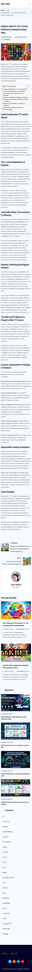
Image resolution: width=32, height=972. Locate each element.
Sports (5, 908)
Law (4, 883)
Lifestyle (5, 888)
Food (4, 862)
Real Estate (6, 898)
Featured (5, 852)
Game (4, 867)
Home (2, 10)
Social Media (6, 903)
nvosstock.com (12, 969)
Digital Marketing (7, 832)
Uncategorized (7, 923)
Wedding (5, 934)
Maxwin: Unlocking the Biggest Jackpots (15, 97)
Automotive (6, 821)
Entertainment (7, 842)
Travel (4, 918)
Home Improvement (8, 878)
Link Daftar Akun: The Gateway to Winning (13, 94)
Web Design (6, 929)
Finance (5, 857)
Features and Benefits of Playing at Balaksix (14, 104)
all (8, 10)
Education (6, 837)
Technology (6, 913)
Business (5, 826)
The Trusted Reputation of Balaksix (14, 91)
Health (4, 872)
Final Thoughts (7, 109)
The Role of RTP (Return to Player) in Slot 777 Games (15, 100)
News (4, 893)
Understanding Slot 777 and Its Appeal (15, 89)
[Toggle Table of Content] (27, 86)
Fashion (5, 847)
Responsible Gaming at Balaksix (13, 107)
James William (9, 629)
